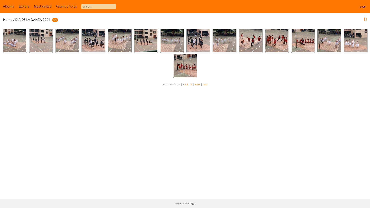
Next (197, 84)
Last (205, 84)
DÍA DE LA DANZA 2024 (32, 19)
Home (8, 19)
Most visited (42, 6)
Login (363, 6)
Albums (8, 6)
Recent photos (66, 6)
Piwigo (191, 203)
